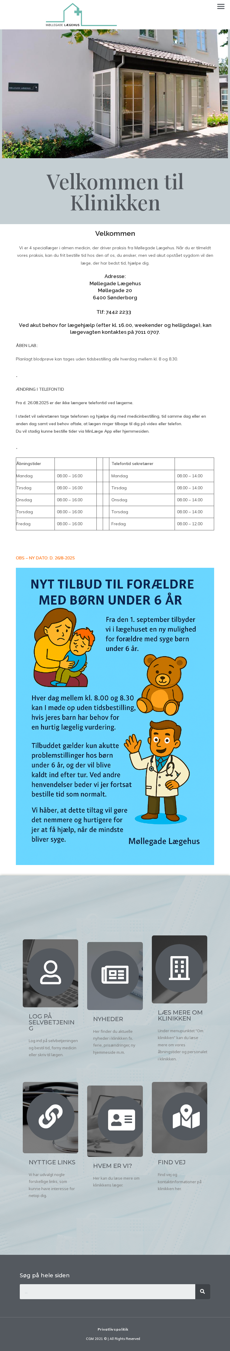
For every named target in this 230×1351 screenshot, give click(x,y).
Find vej (172, 1162)
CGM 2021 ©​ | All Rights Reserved (113, 1339)
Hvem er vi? (112, 1165)
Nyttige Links (52, 1162)
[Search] (202, 1291)
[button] (221, 6)
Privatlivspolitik (113, 1329)
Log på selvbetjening (52, 1022)
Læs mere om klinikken (180, 1015)
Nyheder (108, 1019)
